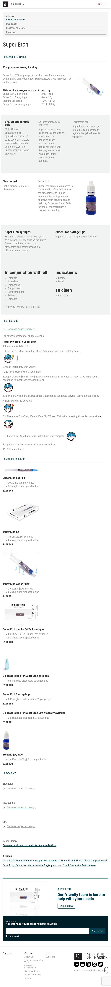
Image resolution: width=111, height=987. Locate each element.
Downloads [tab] (11, 32)
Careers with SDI (32, 971)
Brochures (8, 784)
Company (29, 953)
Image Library (10, 841)
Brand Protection (32, 974)
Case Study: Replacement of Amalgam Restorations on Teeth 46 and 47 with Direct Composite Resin (55, 861)
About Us (28, 957)
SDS (5, 822)
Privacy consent (13, 936)
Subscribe (50, 957)
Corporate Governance (30, 966)
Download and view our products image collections (29, 845)
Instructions (9, 803)
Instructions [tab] (11, 24)
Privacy (27, 978)
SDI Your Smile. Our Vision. (33, 961)
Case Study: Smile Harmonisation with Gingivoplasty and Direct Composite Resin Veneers (49, 865)
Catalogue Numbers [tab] (15, 28)
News (48, 953)
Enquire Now (66, 906)
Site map (7, 953)
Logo (5, 4)
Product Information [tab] (15, 20)
